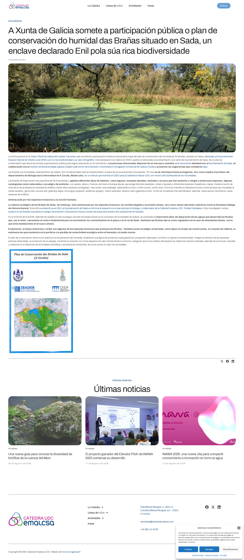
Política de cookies (198, 555)
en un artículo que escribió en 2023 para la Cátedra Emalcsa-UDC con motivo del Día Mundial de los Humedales (140, 175)
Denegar (209, 549)
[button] (239, 528)
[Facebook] (207, 507)
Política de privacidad (211, 555)
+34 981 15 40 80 (149, 529)
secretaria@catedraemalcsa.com (157, 521)
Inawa (150, 5)
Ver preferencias (230, 549)
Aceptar (188, 549)
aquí (205, 167)
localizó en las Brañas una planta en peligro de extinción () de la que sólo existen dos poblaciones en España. (76, 211)
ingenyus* (75, 552)
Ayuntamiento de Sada (220, 163)
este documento (183, 163)
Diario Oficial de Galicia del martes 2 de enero (53, 156)
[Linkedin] (219, 507)
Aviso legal (223, 555)
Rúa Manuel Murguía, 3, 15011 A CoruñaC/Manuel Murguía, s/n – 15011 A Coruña (159, 510)
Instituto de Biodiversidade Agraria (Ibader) (51, 167)
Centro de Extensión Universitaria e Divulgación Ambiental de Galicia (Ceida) (116, 167)
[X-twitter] (213, 507)
